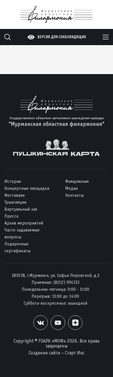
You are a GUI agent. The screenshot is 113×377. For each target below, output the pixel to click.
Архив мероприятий (23, 223)
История (12, 181)
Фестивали (14, 195)
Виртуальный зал (20, 209)
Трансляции (15, 202)
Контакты (74, 195)
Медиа (71, 188)
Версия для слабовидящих (61, 37)
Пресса (11, 216)
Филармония (77, 181)
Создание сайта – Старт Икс (57, 352)
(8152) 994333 (66, 282)
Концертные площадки (26, 188)
